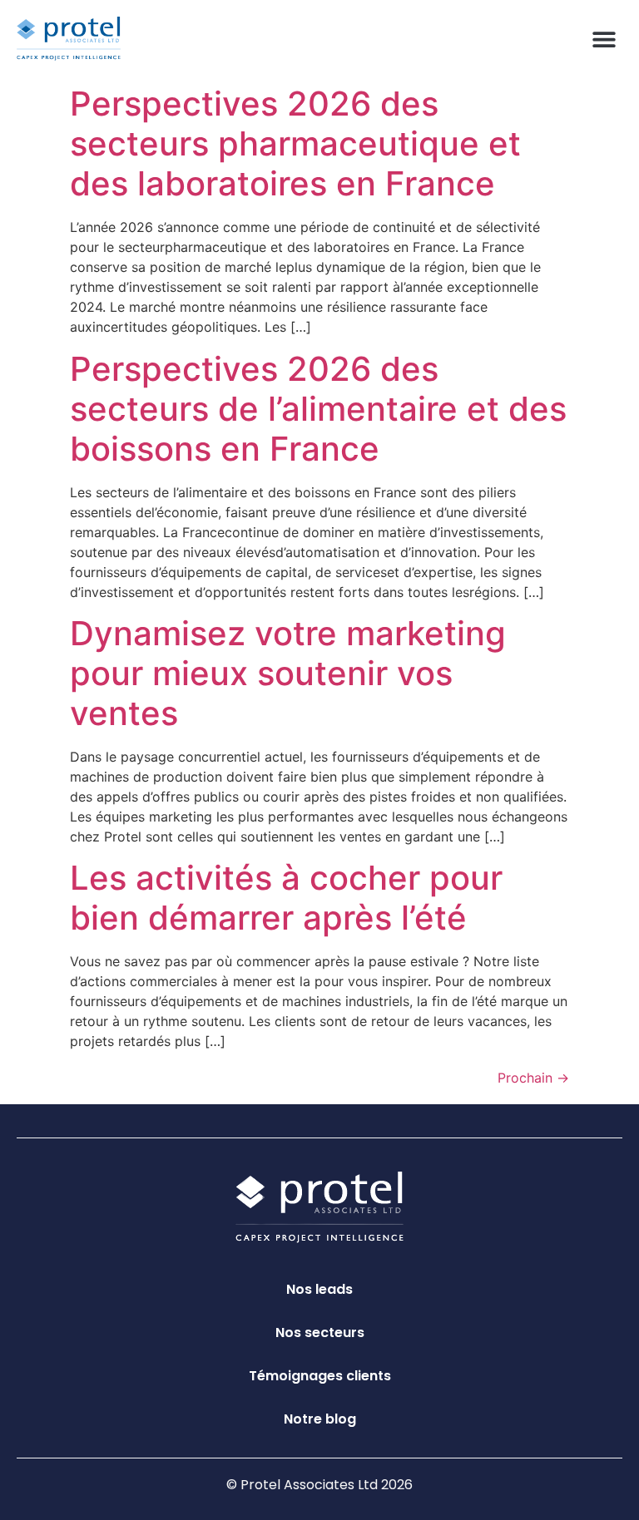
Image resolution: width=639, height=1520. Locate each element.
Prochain (533, 1077)
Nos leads (319, 1289)
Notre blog (320, 1419)
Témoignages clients (320, 1375)
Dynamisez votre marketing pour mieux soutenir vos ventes (288, 673)
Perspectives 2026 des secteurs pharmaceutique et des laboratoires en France (295, 143)
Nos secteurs (319, 1332)
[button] (603, 38)
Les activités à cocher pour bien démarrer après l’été (286, 897)
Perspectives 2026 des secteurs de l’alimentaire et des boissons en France (318, 408)
